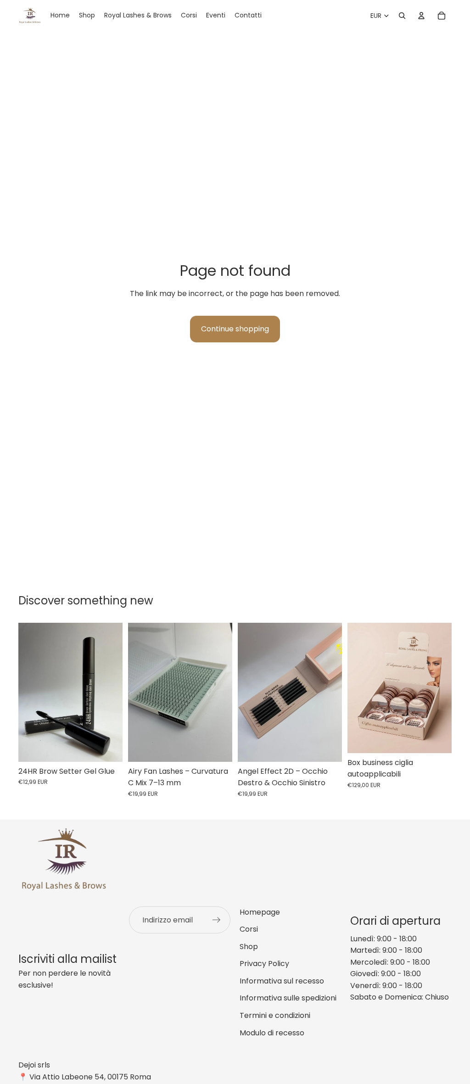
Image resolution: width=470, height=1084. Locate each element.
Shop (249, 946)
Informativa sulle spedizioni (288, 998)
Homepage (260, 912)
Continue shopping (235, 329)
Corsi (249, 929)
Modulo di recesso (272, 1033)
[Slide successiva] (332, 692)
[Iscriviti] (216, 920)
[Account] (421, 16)
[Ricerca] (402, 16)
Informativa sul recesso (282, 981)
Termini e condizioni (275, 1015)
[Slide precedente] (248, 692)
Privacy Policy (264, 963)
